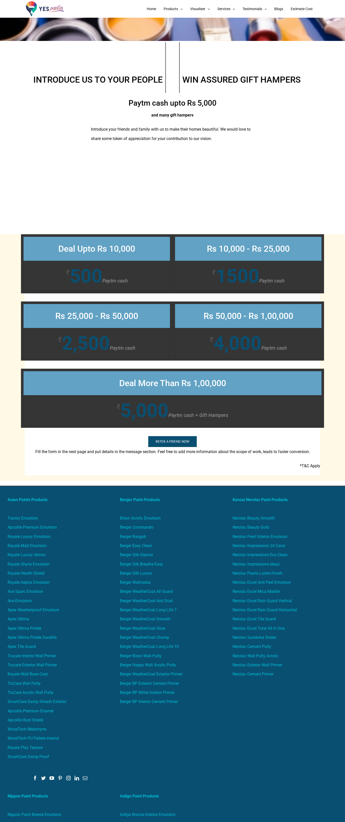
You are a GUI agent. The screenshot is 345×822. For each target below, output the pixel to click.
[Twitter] (43, 778)
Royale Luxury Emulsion (29, 536)
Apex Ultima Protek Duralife (32, 637)
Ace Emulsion (20, 600)
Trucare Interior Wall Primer (32, 655)
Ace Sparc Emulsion (25, 591)
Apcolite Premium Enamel (31, 711)
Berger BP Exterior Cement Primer (149, 683)
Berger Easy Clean (136, 545)
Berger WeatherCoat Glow (142, 628)
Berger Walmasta (135, 582)
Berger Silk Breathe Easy (141, 564)
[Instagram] (68, 778)
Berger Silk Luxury (136, 573)
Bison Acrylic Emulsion (140, 518)
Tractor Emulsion (23, 518)
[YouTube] (52, 778)
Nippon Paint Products (28, 796)
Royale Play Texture (25, 747)
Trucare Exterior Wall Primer (32, 665)
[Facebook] (35, 778)
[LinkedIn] (77, 778)
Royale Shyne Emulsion (29, 564)
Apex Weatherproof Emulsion (33, 609)
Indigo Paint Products (139, 796)
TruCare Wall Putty (24, 683)
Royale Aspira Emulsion (29, 582)
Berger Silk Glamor (136, 554)
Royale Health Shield (26, 573)
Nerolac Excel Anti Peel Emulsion (262, 582)
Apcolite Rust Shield (25, 720)
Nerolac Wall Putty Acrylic (255, 655)
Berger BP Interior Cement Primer (149, 701)
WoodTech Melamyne (27, 729)
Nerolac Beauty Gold (251, 527)
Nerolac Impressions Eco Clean (260, 554)
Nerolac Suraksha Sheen (254, 637)
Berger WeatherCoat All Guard (146, 591)
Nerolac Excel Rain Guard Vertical (262, 600)
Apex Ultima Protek (24, 628)
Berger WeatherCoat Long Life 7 (148, 609)
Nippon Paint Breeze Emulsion (34, 814)
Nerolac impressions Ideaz (256, 564)
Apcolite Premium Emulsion (32, 527)
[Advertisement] (172, 196)
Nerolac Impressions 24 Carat (259, 545)
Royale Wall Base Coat (28, 674)
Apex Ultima (18, 619)
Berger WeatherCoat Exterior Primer (151, 674)
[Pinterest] (60, 778)
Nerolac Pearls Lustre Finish (257, 573)
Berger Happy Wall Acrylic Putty (148, 665)
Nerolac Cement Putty (252, 646)
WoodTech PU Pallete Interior (33, 738)
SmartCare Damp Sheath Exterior (37, 701)
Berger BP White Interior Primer (147, 692)
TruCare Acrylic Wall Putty (31, 692)
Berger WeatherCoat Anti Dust (146, 600)
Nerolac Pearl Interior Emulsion (260, 536)
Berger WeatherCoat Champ (144, 637)
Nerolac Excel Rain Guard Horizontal (265, 609)
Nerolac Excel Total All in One (259, 628)
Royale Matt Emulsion (27, 545)
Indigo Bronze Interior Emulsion (148, 814)
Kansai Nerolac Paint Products (260, 499)
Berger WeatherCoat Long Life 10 (149, 646)
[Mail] (85, 778)
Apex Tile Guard (22, 646)
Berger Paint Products (140, 499)
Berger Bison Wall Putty (141, 655)
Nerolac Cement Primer (253, 674)
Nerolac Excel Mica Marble (256, 591)
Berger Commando (136, 527)
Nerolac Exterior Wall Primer (257, 665)
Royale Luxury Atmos (26, 554)
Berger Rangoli (133, 536)
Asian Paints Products (27, 499)
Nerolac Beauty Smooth (254, 518)
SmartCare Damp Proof (28, 756)
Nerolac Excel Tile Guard (254, 619)
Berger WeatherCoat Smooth (145, 619)
